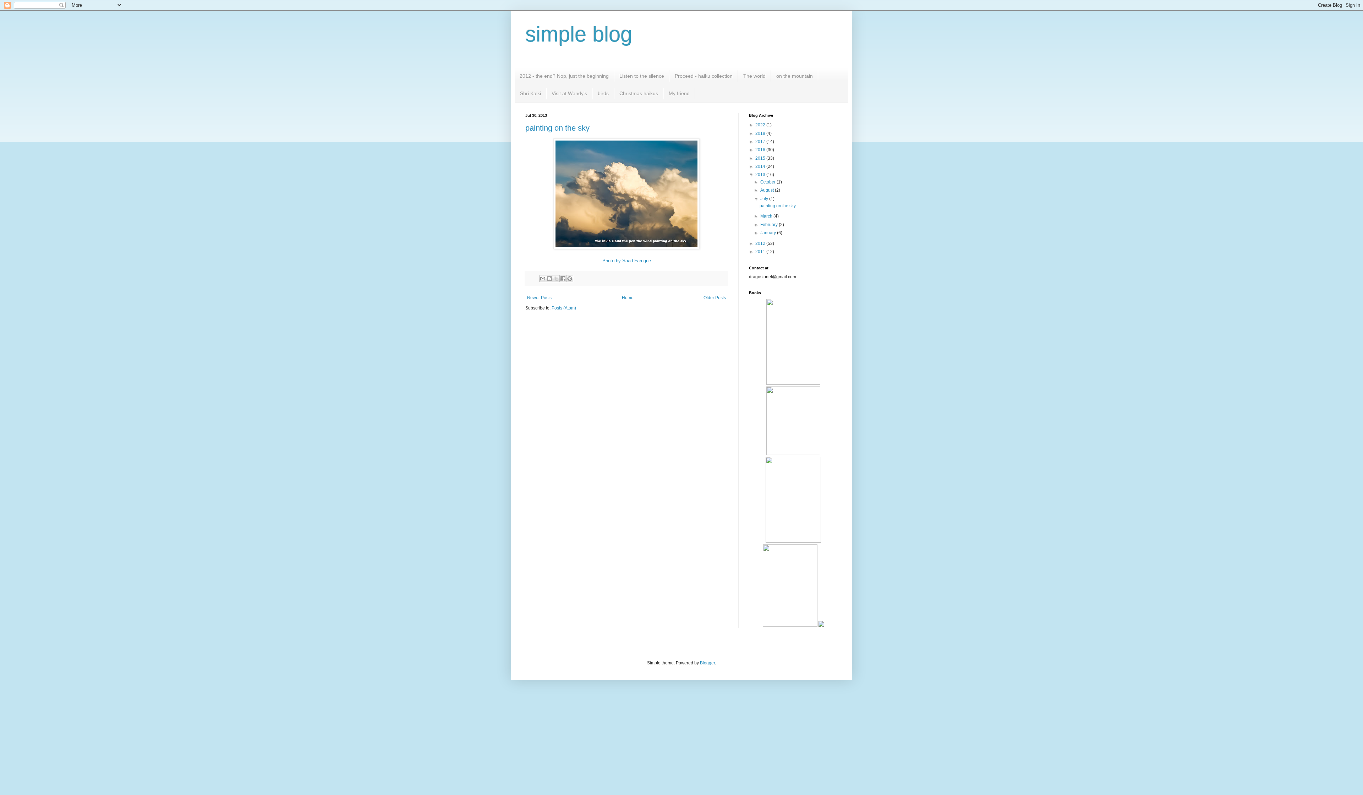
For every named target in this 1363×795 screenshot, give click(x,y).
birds (603, 93)
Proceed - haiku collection (704, 76)
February (769, 224)
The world (754, 76)
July (764, 198)
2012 (760, 243)
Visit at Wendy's (569, 93)
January (768, 232)
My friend (679, 93)
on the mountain (794, 76)
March (766, 216)
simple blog (578, 34)
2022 (760, 124)
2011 (760, 251)
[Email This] (542, 278)
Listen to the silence (641, 76)
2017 (760, 141)
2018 (760, 133)
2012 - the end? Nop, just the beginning (564, 76)
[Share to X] (556, 278)
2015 (760, 158)
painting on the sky (557, 128)
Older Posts (715, 297)
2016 (760, 149)
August (767, 190)
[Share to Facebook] (562, 278)
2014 (760, 166)
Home (628, 297)
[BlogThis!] (549, 278)
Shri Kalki (530, 93)
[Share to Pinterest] (569, 278)
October (768, 182)
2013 (760, 174)
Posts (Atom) (564, 308)
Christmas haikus (638, 93)
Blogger (707, 662)
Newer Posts (539, 297)
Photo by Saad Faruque (626, 260)
